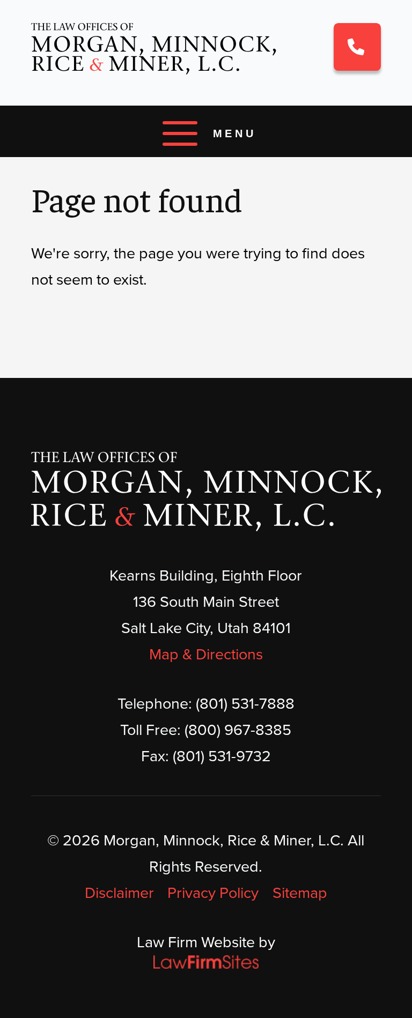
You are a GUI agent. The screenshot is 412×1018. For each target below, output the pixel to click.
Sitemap (300, 892)
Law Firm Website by (206, 942)
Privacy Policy (213, 892)
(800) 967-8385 (238, 729)
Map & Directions (206, 654)
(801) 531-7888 (357, 46)
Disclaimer (119, 892)
